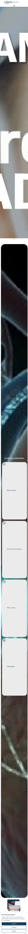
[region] (14, 923)
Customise (14, 927)
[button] (14, 6)
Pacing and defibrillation (14, 458)
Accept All (14, 923)
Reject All (14, 931)
